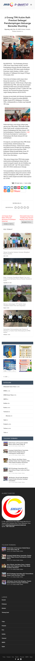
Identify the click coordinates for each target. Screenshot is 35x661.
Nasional (5, 411)
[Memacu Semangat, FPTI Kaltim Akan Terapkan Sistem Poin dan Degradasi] (17, 293)
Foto (3, 630)
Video (4, 432)
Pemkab (28, 29)
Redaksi (4, 608)
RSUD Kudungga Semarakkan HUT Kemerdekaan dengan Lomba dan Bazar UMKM (19, 469)
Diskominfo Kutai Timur (9, 387)
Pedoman (4, 604)
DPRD (5, 391)
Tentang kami (5, 612)
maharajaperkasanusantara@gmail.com (15, 525)
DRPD (5, 399)
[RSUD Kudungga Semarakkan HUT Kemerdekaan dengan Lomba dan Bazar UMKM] (5, 469)
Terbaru (14, 31)
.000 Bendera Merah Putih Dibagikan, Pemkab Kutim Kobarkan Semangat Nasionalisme (18, 479)
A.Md (27, 132)
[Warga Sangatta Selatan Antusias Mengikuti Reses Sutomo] (17, 241)
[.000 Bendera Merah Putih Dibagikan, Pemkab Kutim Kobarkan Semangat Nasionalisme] (5, 479)
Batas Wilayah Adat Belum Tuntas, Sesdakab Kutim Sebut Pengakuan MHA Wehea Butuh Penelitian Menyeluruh (19, 460)
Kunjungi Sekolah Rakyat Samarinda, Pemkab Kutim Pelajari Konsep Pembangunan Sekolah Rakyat (18, 451)
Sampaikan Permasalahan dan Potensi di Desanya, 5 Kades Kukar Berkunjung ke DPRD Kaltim (16, 331)
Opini (4, 420)
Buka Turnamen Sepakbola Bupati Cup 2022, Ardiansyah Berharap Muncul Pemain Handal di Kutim (17, 279)
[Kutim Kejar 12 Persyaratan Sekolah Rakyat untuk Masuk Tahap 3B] (5, 444)
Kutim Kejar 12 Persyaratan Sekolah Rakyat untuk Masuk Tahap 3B (18, 443)
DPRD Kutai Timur (8, 395)
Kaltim (5, 403)
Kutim (23, 29)
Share (17, 191)
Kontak (4, 600)
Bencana (8, 416)
